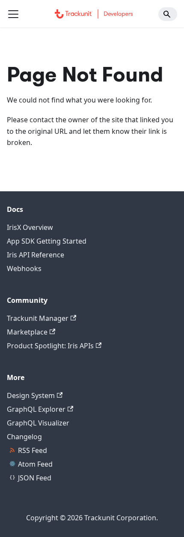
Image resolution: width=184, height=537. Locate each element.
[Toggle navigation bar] (13, 14)
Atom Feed (35, 464)
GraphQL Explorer (36, 409)
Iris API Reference (35, 254)
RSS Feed (32, 450)
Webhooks (24, 268)
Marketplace (27, 332)
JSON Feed (34, 478)
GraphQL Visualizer (38, 423)
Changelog (24, 436)
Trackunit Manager (37, 318)
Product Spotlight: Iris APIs (50, 345)
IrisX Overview (30, 227)
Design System (31, 395)
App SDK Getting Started (46, 241)
